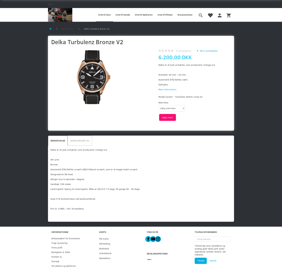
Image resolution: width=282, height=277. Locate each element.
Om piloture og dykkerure (63, 265)
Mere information (167, 89)
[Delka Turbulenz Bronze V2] (94, 78)
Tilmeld (200, 260)
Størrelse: (163, 102)
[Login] (219, 15)
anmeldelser (183, 50)
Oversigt (55, 261)
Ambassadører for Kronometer (65, 238)
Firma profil (56, 247)
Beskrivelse (58, 140)
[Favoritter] (210, 15)
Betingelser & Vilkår (60, 252)
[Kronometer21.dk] (60, 15)
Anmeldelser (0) (79, 140)
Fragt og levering (59, 243)
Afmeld (213, 260)
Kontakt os (56, 256)
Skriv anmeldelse (208, 50)
